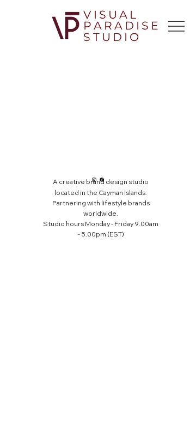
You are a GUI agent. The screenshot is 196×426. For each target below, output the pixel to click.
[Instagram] (94, 179)
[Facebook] (102, 179)
